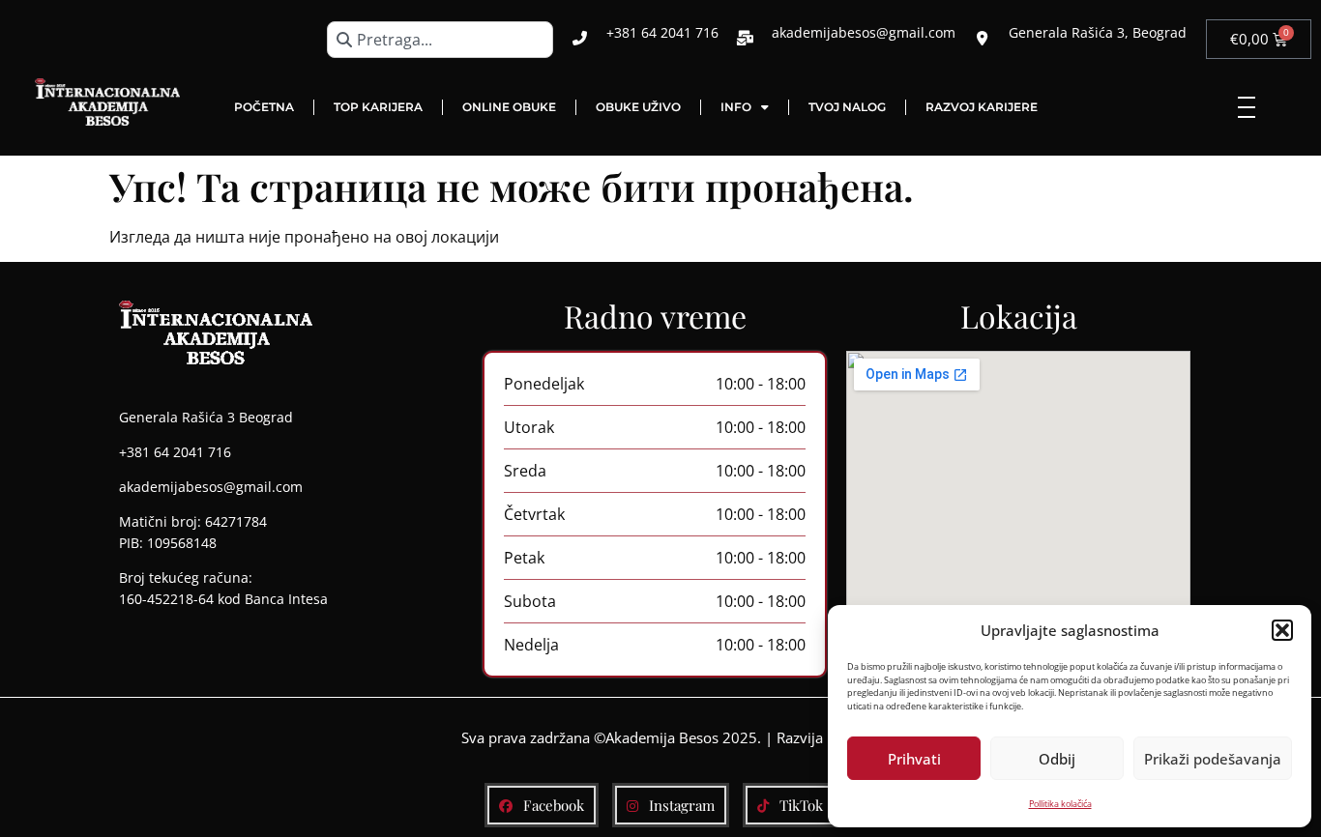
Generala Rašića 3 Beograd (206, 417)
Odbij (1057, 758)
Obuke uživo (638, 107)
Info (735, 107)
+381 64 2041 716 (662, 32)
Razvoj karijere (981, 107)
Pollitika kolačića (1060, 803)
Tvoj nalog (847, 107)
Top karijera (378, 107)
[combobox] (440, 39)
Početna (264, 107)
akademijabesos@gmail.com (863, 32)
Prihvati (914, 758)
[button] (1282, 630)
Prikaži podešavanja (1212, 758)
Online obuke (509, 107)
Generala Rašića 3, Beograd (1098, 32)
